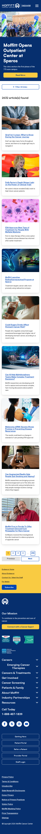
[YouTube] (26, 724)
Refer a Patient (20, 749)
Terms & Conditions (10, 781)
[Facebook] (4, 724)
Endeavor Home (8, 569)
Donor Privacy (8, 795)
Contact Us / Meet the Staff (12, 577)
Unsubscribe (7, 786)
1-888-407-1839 (12, 714)
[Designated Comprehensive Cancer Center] (6, 641)
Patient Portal (20, 743)
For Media (5, 582)
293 (32, 553)
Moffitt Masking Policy (11, 809)
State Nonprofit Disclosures (13, 791)
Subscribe (9, 587)
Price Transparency (10, 813)
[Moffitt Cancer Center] (11, 5)
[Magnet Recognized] (29, 641)
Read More (20, 75)
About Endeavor (8, 573)
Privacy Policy (8, 777)
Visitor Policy (7, 804)
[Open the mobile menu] (37, 6)
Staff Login (20, 762)
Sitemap (5, 818)
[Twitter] (12, 724)
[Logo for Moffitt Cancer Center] (20, 601)
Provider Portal (20, 755)
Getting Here (20, 736)
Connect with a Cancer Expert (20, 627)
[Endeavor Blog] (26, 6)
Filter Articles (21, 87)
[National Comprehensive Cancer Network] (9, 652)
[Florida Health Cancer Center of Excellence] (17, 641)
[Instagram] (19, 724)
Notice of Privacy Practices (13, 800)
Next (30, 559)
